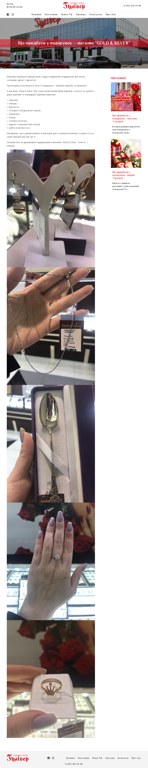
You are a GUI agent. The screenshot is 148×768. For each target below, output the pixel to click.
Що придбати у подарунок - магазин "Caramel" (124, 119)
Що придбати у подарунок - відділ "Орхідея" (123, 175)
